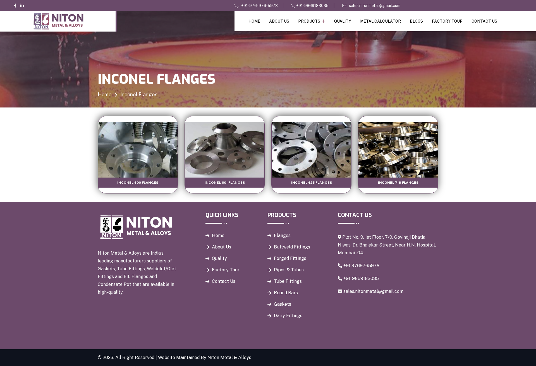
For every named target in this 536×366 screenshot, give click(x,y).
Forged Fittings (290, 258)
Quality (342, 21)
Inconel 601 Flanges (225, 183)
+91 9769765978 (361, 265)
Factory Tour (447, 21)
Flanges (282, 235)
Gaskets (282, 304)
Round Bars (286, 292)
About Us (279, 21)
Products (309, 21)
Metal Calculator (380, 21)
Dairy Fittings (288, 315)
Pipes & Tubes (289, 269)
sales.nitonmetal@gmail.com (374, 5)
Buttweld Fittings (292, 247)
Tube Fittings (288, 281)
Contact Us (484, 21)
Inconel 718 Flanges (398, 183)
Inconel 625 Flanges (311, 183)
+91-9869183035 (312, 5)
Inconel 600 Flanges (137, 183)
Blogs (416, 21)
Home (254, 21)
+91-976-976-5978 (259, 5)
